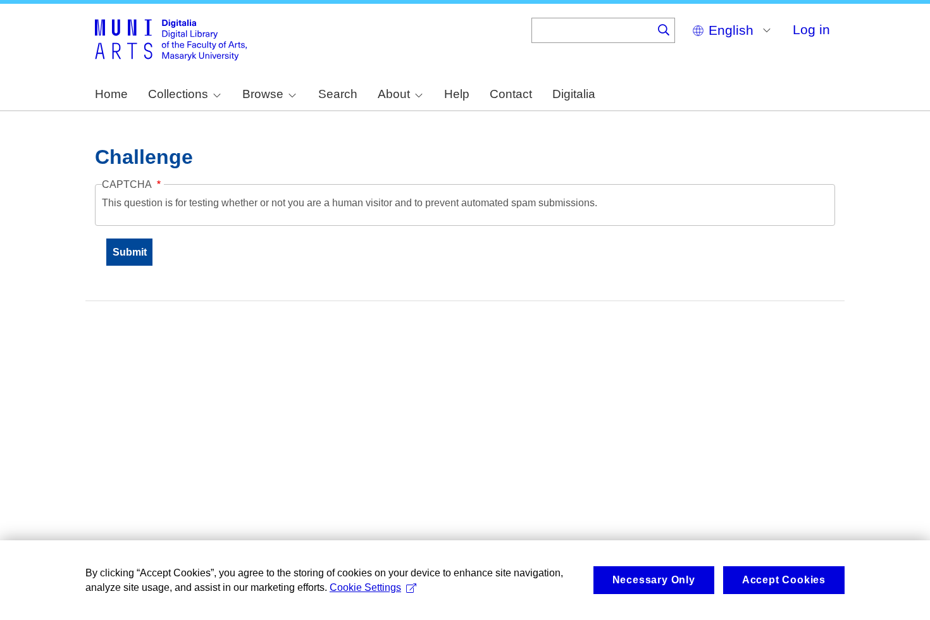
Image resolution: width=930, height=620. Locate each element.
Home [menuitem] (111, 94)
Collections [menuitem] (178, 94)
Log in (811, 29)
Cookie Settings (365, 587)
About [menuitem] (394, 94)
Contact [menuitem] (511, 94)
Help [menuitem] (456, 94)
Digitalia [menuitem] (573, 94)
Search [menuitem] (337, 94)
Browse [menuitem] (262, 94)
